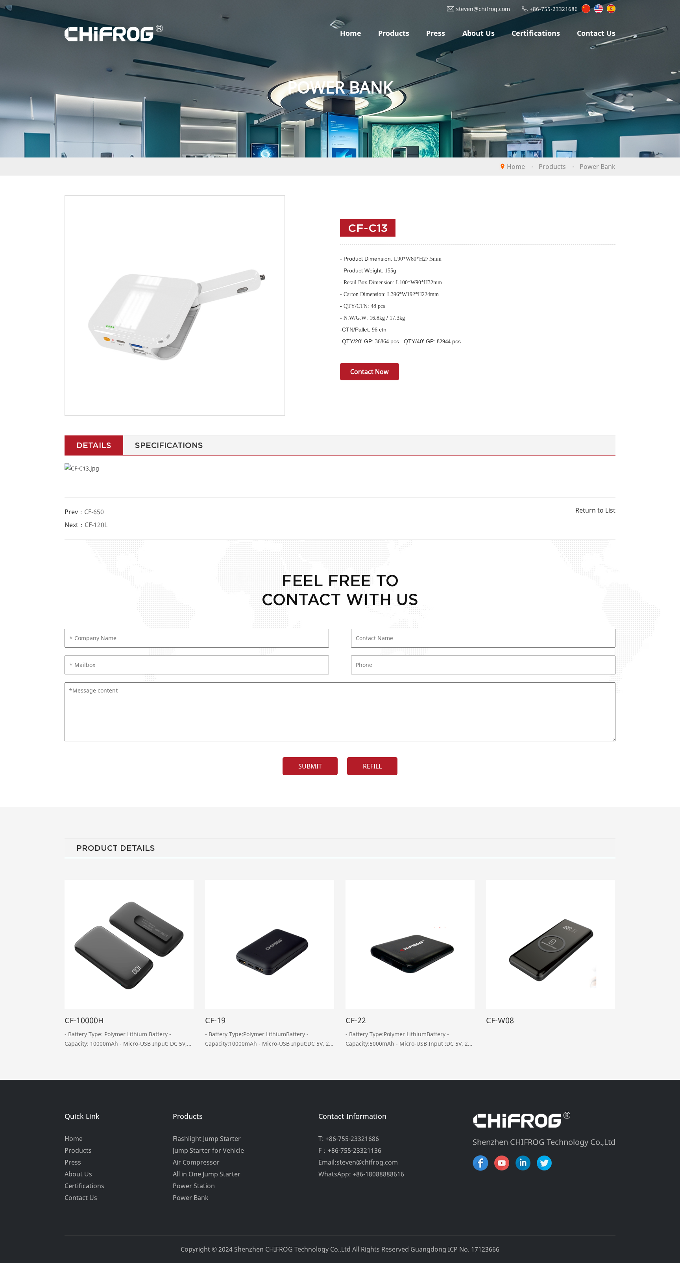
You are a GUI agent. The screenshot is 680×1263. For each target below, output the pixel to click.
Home (350, 33)
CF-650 (94, 511)
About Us (478, 33)
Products (393, 33)
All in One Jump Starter (206, 1174)
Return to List (595, 510)
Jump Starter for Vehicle (208, 1150)
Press (435, 33)
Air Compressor (196, 1162)
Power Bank (597, 166)
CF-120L (96, 524)
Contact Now (369, 371)
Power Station (194, 1186)
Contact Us (596, 33)
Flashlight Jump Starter (207, 1138)
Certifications (536, 33)
